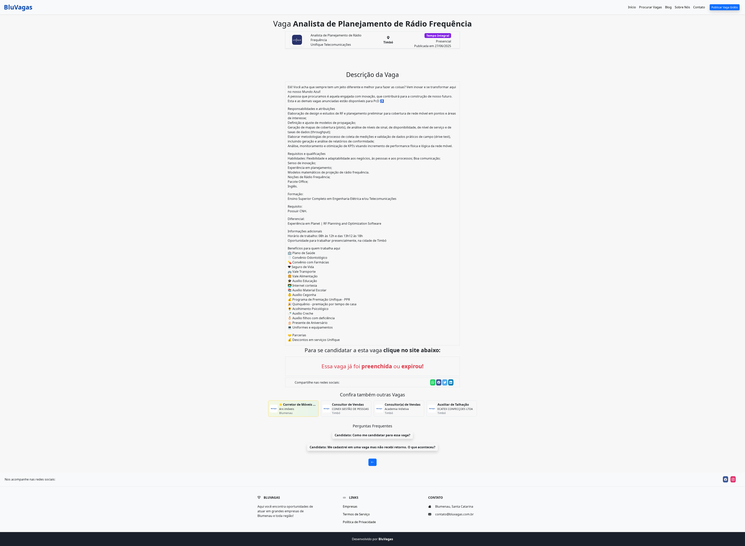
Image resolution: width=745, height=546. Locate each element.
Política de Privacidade (359, 522)
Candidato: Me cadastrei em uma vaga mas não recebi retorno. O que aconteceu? (372, 447)
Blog (668, 7)
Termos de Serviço (356, 514)
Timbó (388, 42)
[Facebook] (725, 479)
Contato (699, 7)
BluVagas (18, 7)
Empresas (350, 506)
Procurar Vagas (650, 7)
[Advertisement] (375, 61)
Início (632, 7)
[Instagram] (733, 479)
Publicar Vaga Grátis (724, 7)
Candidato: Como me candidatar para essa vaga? (372, 435)
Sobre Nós (682, 7)
